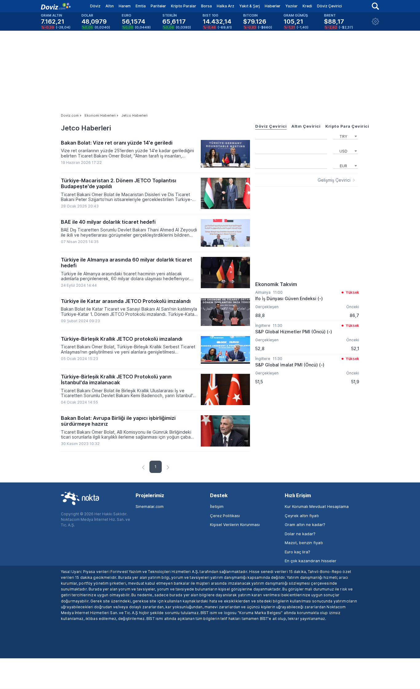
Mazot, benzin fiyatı (304, 542)
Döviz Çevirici (329, 6)
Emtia (141, 6)
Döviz (95, 6)
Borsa (206, 6)
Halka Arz (225, 6)
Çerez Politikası (225, 515)
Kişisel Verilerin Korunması (235, 524)
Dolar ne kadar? (300, 533)
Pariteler (158, 6)
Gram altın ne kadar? (305, 524)
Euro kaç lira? (297, 551)
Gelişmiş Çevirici (334, 180)
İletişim (217, 506)
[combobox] (345, 135)
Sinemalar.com (150, 506)
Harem (125, 6)
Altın (109, 6)
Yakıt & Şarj (249, 6)
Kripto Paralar (183, 6)
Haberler (272, 6)
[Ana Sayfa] (56, 6)
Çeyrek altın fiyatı (302, 515)
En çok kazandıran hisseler (310, 560)
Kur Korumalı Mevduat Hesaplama (317, 506)
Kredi (307, 6)
